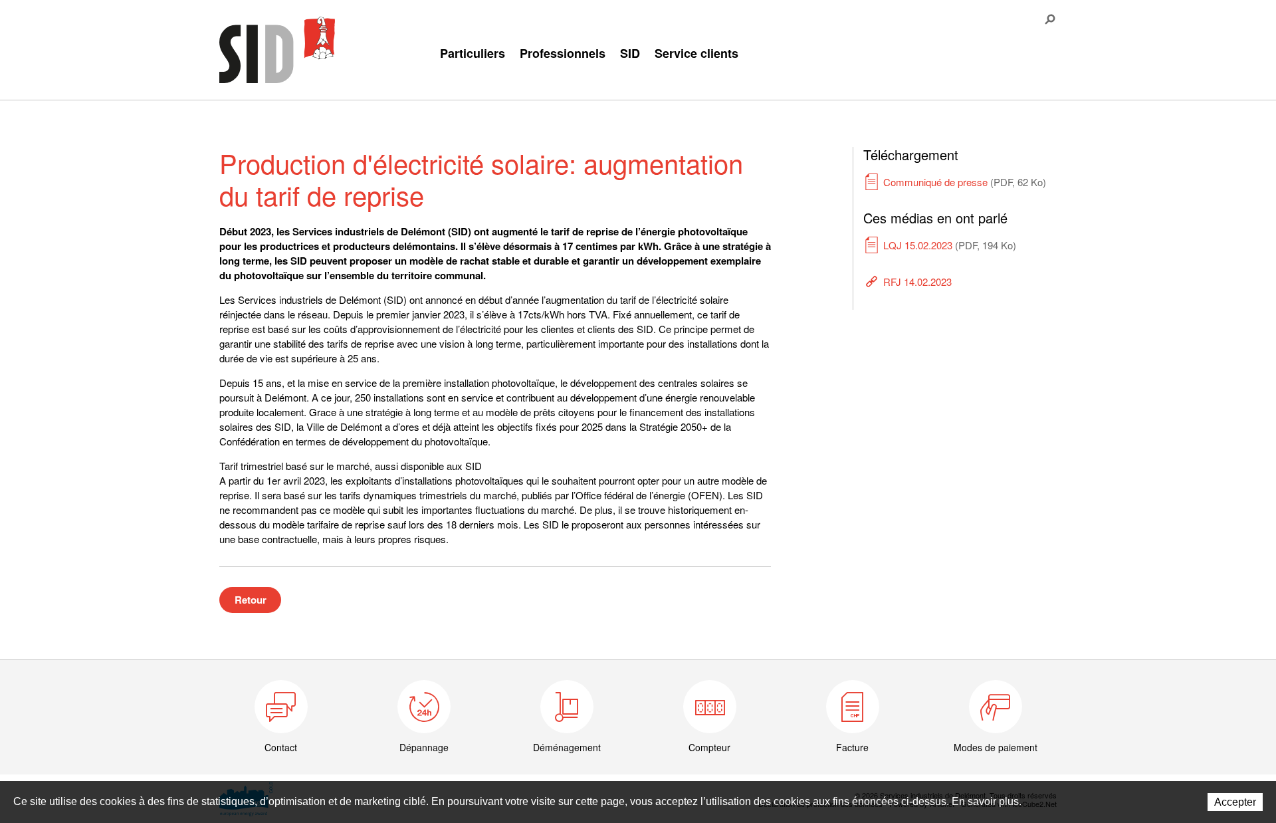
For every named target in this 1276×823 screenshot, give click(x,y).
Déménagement (567, 747)
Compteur (709, 747)
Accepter (1235, 802)
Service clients (696, 53)
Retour (250, 599)
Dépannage (424, 747)
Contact (281, 747)
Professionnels (562, 53)
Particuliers (472, 53)
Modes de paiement (995, 747)
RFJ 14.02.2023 (917, 282)
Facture (852, 747)
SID (630, 53)
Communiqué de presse (964, 182)
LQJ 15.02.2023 (949, 245)
